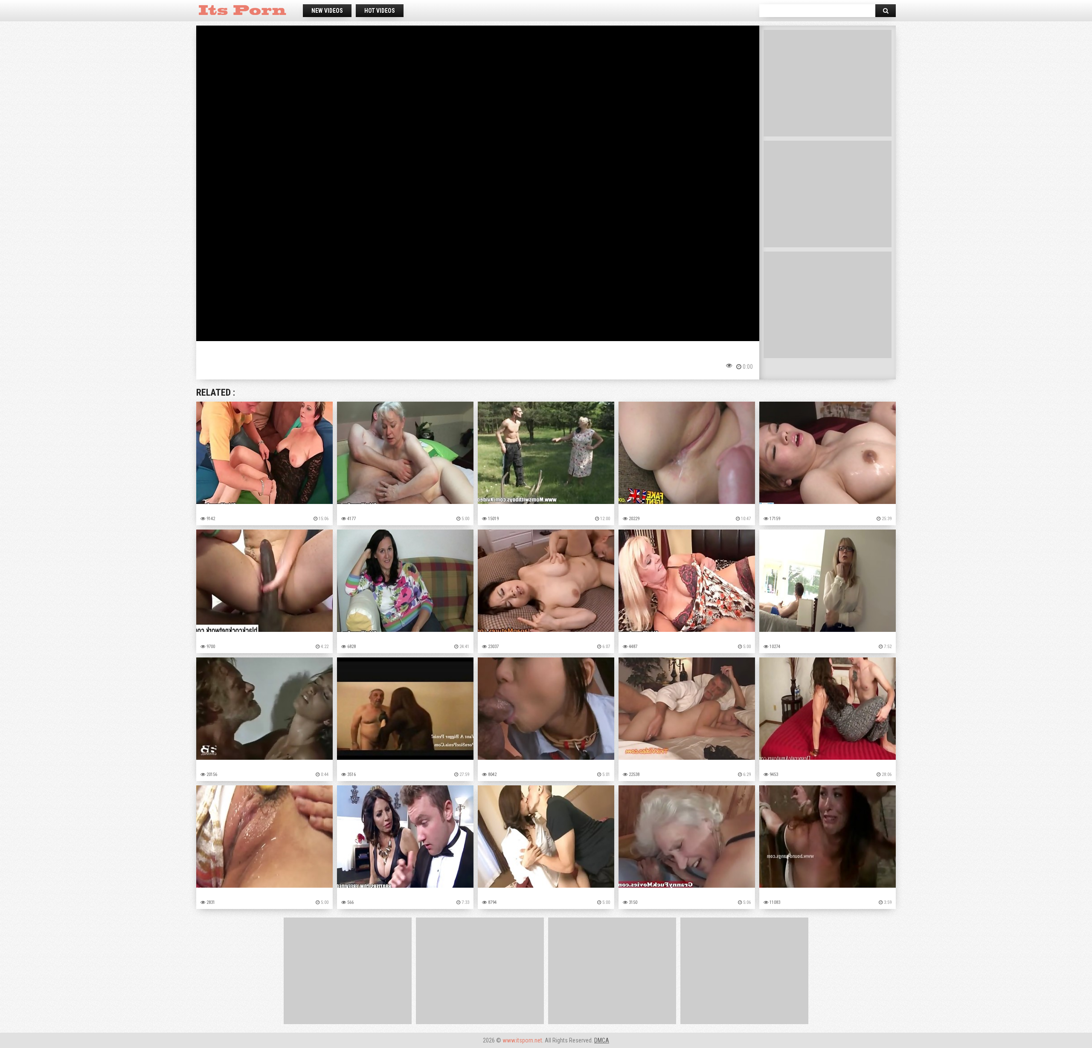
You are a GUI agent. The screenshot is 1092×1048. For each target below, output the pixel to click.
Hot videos (379, 10)
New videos (327, 10)
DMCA (601, 1040)
